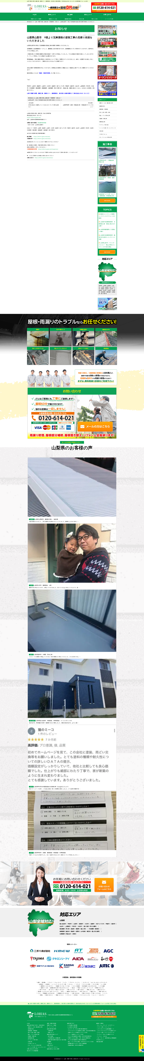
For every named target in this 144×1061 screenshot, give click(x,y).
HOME (35, 14)
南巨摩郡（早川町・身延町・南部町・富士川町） (73, 929)
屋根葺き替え (68, 19)
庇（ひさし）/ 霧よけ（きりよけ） (57, 989)
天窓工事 (101, 131)
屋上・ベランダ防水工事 (105, 115)
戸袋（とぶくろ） (71, 989)
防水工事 (81, 19)
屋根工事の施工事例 (51, 1029)
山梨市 (75, 924)
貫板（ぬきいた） (103, 991)
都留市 (81, 924)
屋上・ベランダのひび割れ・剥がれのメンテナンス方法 (80, 1041)
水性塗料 (48, 984)
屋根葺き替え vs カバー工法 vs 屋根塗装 (77, 1043)
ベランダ (78, 984)
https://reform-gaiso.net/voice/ (42, 138)
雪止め (73, 988)
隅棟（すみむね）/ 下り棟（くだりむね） (91, 993)
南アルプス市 (100, 924)
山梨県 (62, 920)
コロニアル (101, 995)
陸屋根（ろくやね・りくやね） (63, 986)
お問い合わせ (107, 14)
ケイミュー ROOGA (102, 1036)
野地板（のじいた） (99, 988)
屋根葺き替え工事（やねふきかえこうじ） (60, 988)
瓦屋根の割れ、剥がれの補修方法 (75, 1045)
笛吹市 (113, 924)
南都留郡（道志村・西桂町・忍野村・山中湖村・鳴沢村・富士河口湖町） (80, 931)
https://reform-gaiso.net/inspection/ (48, 149)
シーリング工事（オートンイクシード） (108, 127)
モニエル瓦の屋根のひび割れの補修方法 (77, 1039)
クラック (50, 982)
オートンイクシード (51, 1027)
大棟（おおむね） (76, 993)
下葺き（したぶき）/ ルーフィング (85, 988)
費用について (52, 14)
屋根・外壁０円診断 (51, 1023)
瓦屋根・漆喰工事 (103, 118)
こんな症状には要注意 (72, 1027)
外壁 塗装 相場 (99, 1041)
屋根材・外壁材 (99, 1023)
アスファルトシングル (85, 995)
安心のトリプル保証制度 (32, 1050)
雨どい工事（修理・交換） (105, 112)
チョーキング (58, 982)
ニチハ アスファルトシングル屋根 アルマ (106, 1030)
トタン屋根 (102, 986)
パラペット (68, 995)
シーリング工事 (109, 19)
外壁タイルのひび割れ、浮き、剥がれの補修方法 (79, 1038)
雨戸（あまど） (81, 989)
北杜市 (61, 926)
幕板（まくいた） (91, 989)
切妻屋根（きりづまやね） (63, 993)
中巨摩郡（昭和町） (94, 929)
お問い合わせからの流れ (32, 1049)
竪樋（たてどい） (60, 995)
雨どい (62, 991)
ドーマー (106, 993)
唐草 (39, 982)
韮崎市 (92, 924)
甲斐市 (108, 924)
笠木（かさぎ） (43, 989)
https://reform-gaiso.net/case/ (42, 136)
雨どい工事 (94, 19)
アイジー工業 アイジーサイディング (105, 1032)
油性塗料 (41, 984)
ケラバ (39, 993)
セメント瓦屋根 (76, 986)
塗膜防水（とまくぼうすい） (47, 986)
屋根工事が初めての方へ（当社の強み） (36, 1025)
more (108, 200)
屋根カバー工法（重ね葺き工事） (107, 103)
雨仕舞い (44, 982)
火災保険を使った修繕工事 (54, 1038)
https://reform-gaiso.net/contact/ (44, 157)
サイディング (86, 982)
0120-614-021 (42, 123)
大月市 (87, 924)
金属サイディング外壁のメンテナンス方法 (77, 1032)
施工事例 (70, 14)
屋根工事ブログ (70, 1023)
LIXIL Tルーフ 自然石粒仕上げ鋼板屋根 (106, 1038)
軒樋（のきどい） (50, 995)
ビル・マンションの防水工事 (106, 137)
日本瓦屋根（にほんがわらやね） (89, 986)
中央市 (80, 926)
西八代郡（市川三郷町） (90, 926)
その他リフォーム (103, 134)
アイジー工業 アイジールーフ (104, 1027)
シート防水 (103, 984)
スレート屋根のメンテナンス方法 (75, 1034)
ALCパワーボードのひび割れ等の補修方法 (77, 1029)
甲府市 (70, 924)
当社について (88, 14)
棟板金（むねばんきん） (72, 991)
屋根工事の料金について (52, 1034)
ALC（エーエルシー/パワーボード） (99, 982)
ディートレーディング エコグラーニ (105, 1025)
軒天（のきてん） (84, 991)
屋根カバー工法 (53, 19)
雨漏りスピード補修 (36, 19)
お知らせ (50, 1043)
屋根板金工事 (102, 121)
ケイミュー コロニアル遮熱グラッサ (105, 1034)
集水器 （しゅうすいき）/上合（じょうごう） (48, 991)
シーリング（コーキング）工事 (59, 984)
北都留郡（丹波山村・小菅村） (68, 934)
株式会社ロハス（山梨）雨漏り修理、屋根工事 (66, 1058)
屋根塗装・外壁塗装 (104, 109)
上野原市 (67, 926)
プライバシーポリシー (53, 1047)
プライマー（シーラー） (75, 982)
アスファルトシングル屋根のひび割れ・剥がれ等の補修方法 (81, 1030)
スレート (94, 995)
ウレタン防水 (96, 984)
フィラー (65, 982)
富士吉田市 (63, 924)
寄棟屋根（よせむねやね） (49, 993)
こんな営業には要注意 (72, 1025)
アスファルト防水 (86, 984)
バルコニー (71, 984)
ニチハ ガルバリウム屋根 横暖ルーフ (105, 1029)
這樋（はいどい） (102, 989)
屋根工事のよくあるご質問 (53, 1049)
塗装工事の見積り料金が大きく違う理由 (57, 1039)
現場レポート (51, 1032)
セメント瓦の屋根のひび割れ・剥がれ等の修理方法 (79, 1036)
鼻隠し (41, 995)
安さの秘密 (50, 1036)
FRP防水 (76, 995)
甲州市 (74, 926)
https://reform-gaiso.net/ (34, 117)
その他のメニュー (100, 1039)
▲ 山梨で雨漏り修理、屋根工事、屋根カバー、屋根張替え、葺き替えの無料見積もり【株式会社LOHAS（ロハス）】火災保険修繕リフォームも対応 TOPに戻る (72, 1003)
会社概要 (49, 1041)
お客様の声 (50, 1030)
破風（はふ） (94, 991)
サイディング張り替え (104, 124)
